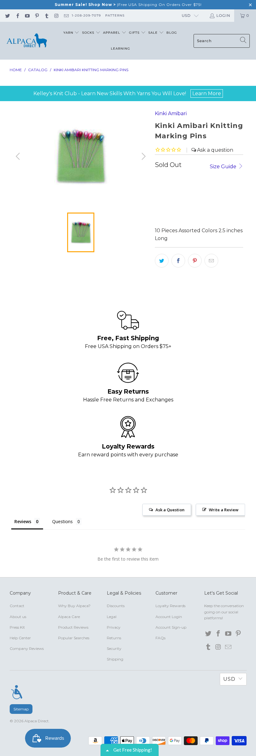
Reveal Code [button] (178, 125)
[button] (234, 45)
